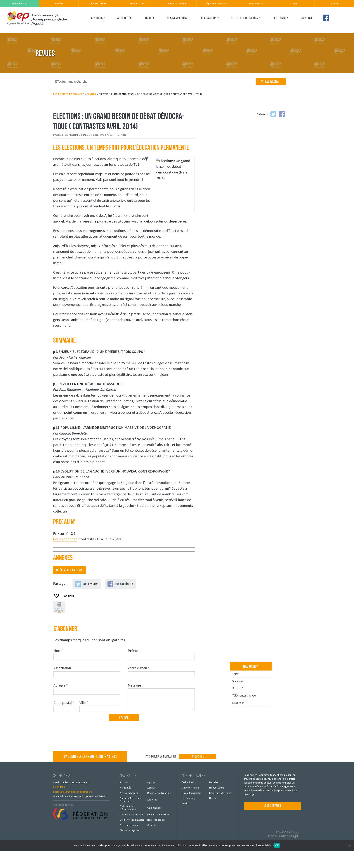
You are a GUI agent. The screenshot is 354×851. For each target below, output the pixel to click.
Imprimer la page (59, 609)
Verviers (334, 3)
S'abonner (238, 702)
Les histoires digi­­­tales (132, 819)
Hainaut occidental (176, 3)
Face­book (326, 18)
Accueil (124, 782)
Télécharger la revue (244, 695)
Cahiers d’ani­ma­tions (243, 26)
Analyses (152, 799)
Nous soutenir (272, 805)
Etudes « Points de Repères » (130, 800)
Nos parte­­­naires (129, 825)
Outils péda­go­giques (244, 18)
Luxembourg (255, 3)
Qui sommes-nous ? (102, 26)
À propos (97, 18)
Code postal (64, 702)
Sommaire (238, 681)
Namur (294, 3)
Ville (84, 702)
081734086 (59, 787)
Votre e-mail (139, 667)
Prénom (136, 650)
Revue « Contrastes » (159, 793)
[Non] (349, 845)
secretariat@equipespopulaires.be (72, 791)
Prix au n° (237, 688)
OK (277, 845)
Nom (59, 650)
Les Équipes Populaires (68, 94)
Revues (91, 94)
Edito (235, 674)
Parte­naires (281, 18)
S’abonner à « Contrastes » (90, 756)
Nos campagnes (177, 18)
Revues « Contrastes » (213, 26)
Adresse (61, 685)
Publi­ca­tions (208, 18)
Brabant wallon (19, 3)
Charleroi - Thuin (98, 3)
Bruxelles (59, 3)
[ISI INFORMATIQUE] (297, 836)
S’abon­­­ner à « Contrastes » (128, 808)
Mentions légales (129, 830)
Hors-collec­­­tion (156, 819)
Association (62, 667)
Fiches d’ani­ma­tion (158, 814)
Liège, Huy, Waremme (216, 3)
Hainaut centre (137, 3)
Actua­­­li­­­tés (124, 18)
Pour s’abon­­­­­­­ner (65, 539)
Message (135, 685)
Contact (306, 18)
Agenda (149, 18)
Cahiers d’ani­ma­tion (131, 814)
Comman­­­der (154, 807)
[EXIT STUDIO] (297, 832)
